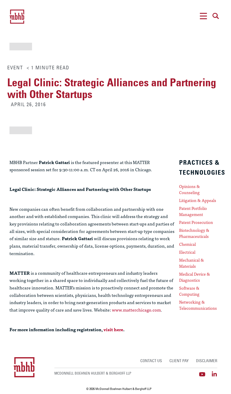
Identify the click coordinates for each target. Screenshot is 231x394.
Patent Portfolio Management (193, 211)
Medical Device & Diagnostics (194, 277)
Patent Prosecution (196, 222)
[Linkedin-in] (214, 374)
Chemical (187, 244)
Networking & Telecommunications (198, 305)
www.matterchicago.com (136, 309)
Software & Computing (189, 291)
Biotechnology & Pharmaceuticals (194, 233)
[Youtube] (202, 374)
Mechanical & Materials (191, 263)
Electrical (187, 252)
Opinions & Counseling (189, 189)
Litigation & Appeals (197, 200)
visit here (113, 329)
